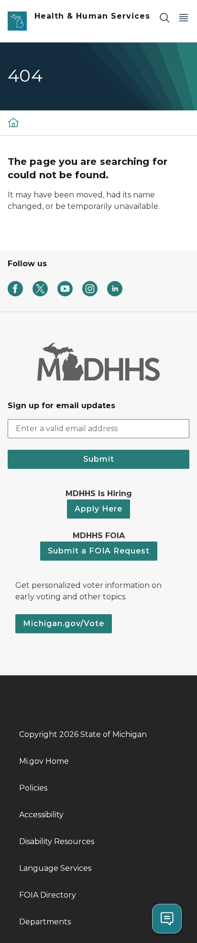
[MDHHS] (13, 122)
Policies (33, 787)
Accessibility (41, 814)
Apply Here (98, 508)
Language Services (55, 868)
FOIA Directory (47, 895)
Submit (98, 459)
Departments (45, 921)
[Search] (164, 17)
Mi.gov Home (44, 761)
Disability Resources (56, 841)
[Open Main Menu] (183, 17)
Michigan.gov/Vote (63, 623)
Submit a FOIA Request (99, 550)
